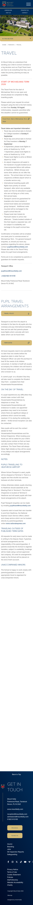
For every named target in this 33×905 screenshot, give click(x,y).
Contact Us (14, 835)
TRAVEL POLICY (9, 313)
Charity (10, 885)
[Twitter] (17, 862)
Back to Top (16, 774)
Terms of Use (12, 872)
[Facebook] (8, 862)
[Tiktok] (21, 862)
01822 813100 (12, 819)
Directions (15, 828)
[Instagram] (12, 862)
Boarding (10, 847)
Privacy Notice (12, 869)
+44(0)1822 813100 (8, 276)
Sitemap (9, 895)
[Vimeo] (29, 862)
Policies (10, 877)
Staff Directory (12, 880)
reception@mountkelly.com (17, 814)
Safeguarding (12, 854)
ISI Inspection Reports (15, 852)
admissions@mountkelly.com (17, 817)
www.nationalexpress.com (16, 523)
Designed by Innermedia (14, 900)
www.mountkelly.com (15, 809)
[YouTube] (25, 862)
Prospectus (25, 10)
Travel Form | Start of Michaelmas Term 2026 (15, 120)
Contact (25, 13)
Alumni (9, 844)
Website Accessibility (15, 882)
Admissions (8, 10)
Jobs (9, 849)
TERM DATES (8, 343)
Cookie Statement (14, 875)
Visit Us (8, 13)
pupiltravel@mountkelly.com (17, 247)
